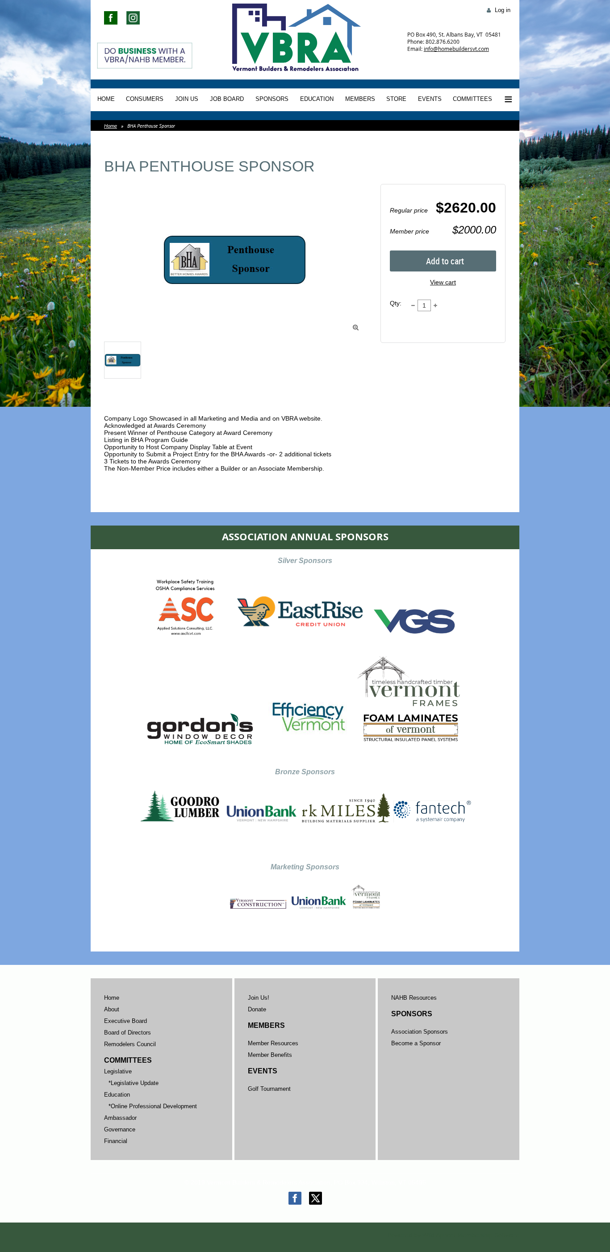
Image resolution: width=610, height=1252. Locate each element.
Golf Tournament (269, 1088)
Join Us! (258, 997)
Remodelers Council (130, 1044)
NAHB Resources (414, 997)
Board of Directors (127, 1032)
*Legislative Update (134, 1083)
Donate (257, 1009)
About (111, 1009)
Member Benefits (270, 1055)
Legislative (118, 1071)
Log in (502, 10)
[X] (315, 1198)
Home (110, 126)
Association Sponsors (419, 1031)
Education (117, 1094)
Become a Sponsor (416, 1043)
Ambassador (120, 1117)
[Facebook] (294, 1198)
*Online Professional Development (153, 1106)
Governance (119, 1129)
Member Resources (273, 1043)
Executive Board (125, 1021)
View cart (443, 282)
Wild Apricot (438, 1235)
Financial (115, 1141)
